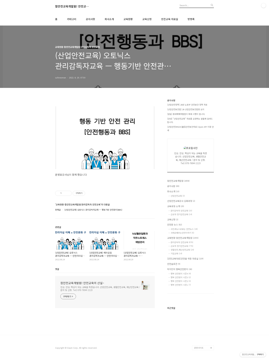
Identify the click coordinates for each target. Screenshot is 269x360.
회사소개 (109, 19)
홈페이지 (198, 243)
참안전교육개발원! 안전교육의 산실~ (72, 6)
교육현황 (128, 19)
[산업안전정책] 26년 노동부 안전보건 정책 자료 (187, 104)
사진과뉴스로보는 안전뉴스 (184, 229)
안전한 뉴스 (174, 224)
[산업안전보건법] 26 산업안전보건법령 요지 (185, 109)
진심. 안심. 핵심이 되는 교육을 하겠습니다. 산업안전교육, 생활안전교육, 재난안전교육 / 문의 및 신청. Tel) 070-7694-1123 (100, 289)
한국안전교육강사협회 (203, 317)
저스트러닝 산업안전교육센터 (204, 265)
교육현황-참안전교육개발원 (182, 237)
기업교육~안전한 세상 (203, 248)
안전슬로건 (173, 263)
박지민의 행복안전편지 (179, 269)
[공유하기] (64, 193)
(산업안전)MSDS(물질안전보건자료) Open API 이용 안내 (190, 128)
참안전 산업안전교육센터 (204, 255)
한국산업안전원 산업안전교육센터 (204, 275)
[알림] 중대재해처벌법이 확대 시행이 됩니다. (186, 114)
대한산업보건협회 (201, 297)
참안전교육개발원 (178, 180)
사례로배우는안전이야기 (182, 232)
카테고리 (71, 19)
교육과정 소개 (175, 206)
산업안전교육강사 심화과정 (181, 200)
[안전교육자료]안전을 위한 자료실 (185, 258)
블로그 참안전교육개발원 (204, 335)
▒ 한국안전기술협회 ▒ (203, 310)
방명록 (191, 19)
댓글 (57, 269)
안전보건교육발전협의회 (203, 325)
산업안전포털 (199, 282)
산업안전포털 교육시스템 (204, 290)
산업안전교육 (178, 195)
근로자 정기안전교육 (181, 214)
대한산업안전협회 (201, 302)
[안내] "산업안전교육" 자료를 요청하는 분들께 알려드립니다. (190, 120)
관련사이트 (198, 347)
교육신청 (147, 19)
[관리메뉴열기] (263, 5)
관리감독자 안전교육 (181, 210)
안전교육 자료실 (169, 19)
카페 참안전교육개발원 (204, 342)
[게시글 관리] (68, 193)
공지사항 (90, 19)
